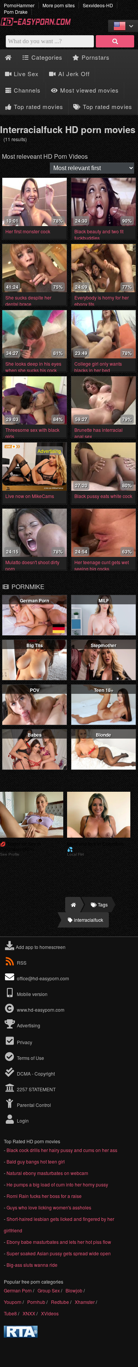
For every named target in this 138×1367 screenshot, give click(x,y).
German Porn (18, 1290)
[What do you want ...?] (115, 41)
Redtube (60, 1302)
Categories (46, 57)
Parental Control (33, 1105)
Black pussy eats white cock (103, 496)
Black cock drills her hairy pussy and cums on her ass (62, 1150)
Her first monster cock (27, 231)
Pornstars (95, 57)
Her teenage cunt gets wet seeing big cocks (101, 565)
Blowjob (74, 1290)
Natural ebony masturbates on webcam (47, 1173)
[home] (72, 904)
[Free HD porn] (38, 24)
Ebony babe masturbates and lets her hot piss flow (59, 1241)
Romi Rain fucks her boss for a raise (44, 1196)
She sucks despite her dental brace (28, 300)
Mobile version (32, 994)
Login (22, 1120)
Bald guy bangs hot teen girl (36, 1161)
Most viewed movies (88, 90)
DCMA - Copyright (35, 1073)
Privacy (24, 1042)
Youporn (12, 1302)
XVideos (50, 1313)
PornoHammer (19, 5)
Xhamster (85, 1302)
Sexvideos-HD (98, 5)
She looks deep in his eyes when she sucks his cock (33, 366)
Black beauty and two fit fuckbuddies (98, 234)
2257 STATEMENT (36, 1089)
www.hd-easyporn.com (40, 1009)
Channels (26, 90)
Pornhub (36, 1302)
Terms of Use (30, 1058)
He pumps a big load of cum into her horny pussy (57, 1184)
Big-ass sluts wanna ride (32, 1264)
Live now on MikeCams (29, 496)
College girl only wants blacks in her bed (98, 366)
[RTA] (21, 1335)
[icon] (8, 57)
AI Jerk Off (73, 74)
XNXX (29, 1313)
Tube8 (10, 1313)
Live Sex (25, 74)
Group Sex (49, 1290)
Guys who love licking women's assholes (49, 1207)
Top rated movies (37, 107)
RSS (21, 962)
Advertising (28, 1025)
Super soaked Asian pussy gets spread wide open (59, 1253)
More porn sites (59, 5)
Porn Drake (16, 11)
